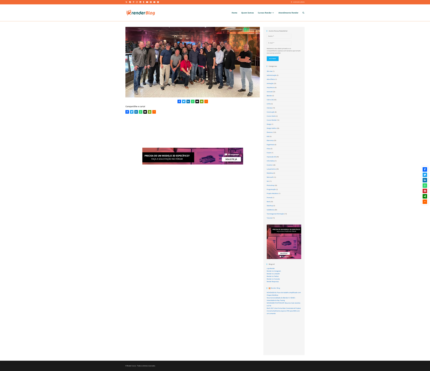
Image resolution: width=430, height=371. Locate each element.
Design (269, 124)
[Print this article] (201, 101)
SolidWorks (270, 210)
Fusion (269, 153)
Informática (270, 161)
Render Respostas (273, 282)
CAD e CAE (270, 100)
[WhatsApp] (193, 101)
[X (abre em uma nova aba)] (126, 2)
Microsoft (270, 177)
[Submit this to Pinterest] (425, 191)
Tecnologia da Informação (275, 214)
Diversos (269, 132)
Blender (269, 96)
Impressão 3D (271, 157)
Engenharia (270, 145)
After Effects (271, 79)
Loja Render (271, 268)
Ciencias (269, 108)
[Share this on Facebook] (179, 101)
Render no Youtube (273, 279)
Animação (270, 83)
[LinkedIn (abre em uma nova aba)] (140, 2)
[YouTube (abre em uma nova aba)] (147, 2)
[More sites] (425, 196)
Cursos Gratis (271, 116)
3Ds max (269, 71)
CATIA (269, 104)
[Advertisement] (193, 131)
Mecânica (270, 173)
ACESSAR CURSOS (299, 2)
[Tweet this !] (184, 101)
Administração (271, 75)
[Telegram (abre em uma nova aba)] (158, 2)
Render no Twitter (273, 276)
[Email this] (197, 101)
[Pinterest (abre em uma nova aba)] (133, 2)
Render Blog (275, 288)
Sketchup (270, 206)
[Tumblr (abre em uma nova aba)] (143, 2)
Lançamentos (271, 169)
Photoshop (270, 185)
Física (268, 149)
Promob (269, 198)
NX (268, 181)
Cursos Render (271, 120)
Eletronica (270, 140)
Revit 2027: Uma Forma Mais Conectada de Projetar (284, 308)
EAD (268, 136)
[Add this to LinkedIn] (188, 101)
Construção (270, 112)
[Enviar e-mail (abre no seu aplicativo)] (154, 2)
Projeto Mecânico (272, 193)
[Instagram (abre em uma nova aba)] (137, 2)
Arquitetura (270, 87)
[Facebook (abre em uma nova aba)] (130, 2)
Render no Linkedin (273, 274)
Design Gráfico (271, 128)
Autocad (269, 92)
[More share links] (206, 101)
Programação (271, 189)
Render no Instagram (274, 271)
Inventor (270, 165)
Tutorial (269, 218)
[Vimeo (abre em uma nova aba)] (151, 2)
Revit (268, 202)
